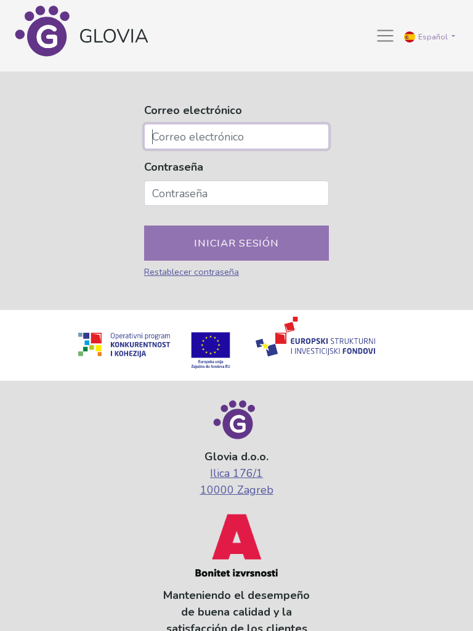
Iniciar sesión (236, 243)
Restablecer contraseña (191, 272)
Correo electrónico (193, 110)
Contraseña (173, 167)
